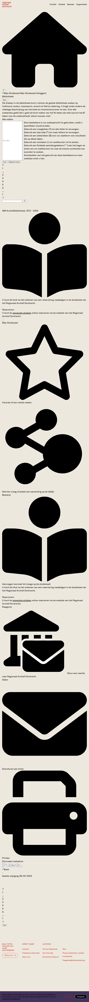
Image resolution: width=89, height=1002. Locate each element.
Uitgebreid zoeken (14, 162)
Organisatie (81, 4)
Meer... (5, 100)
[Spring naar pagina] (24, 201)
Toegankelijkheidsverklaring (74, 960)
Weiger (69, 997)
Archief (53, 4)
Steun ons (26, 957)
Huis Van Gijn (47, 953)
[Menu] (3, 320)
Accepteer (81, 997)
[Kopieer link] (21, 866)
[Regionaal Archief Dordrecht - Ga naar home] (15, 4)
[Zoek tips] (23, 140)
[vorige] (3, 165)
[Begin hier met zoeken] (44, 86)
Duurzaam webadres (12, 861)
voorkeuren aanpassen (11, 999)
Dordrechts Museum (50, 957)
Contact (25, 949)
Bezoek (70, 4)
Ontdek (61, 4)
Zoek (4, 162)
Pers (64, 949)
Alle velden (7, 119)
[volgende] (3, 197)
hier (42, 158)
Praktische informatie (31, 953)
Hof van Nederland (49, 949)
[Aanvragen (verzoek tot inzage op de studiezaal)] (44, 296)
